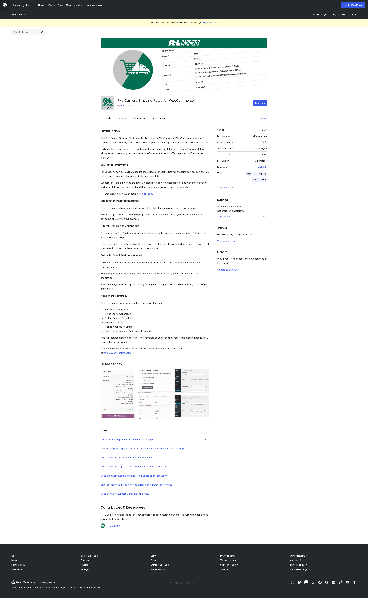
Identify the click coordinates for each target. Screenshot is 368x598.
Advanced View (225, 187)
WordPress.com (298, 556)
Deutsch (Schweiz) (47, 583)
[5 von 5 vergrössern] (205, 398)
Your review (223, 216)
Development (159, 118)
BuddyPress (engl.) (300, 569)
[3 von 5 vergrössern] (168, 395)
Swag (224, 569)
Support (263, 118)
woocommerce (259, 179)
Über (14, 556)
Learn (153, 556)
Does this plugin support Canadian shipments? (125, 493)
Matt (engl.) (296, 560)
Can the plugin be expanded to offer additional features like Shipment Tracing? (142, 448)
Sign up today (145, 193)
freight (248, 174)
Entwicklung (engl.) (160, 565)
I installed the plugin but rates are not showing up (127, 439)
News (14, 560)
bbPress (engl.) (298, 565)
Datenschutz (18, 569)
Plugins (84, 565)
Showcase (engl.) (89, 556)
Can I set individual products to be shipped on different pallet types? (137, 484)
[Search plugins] (42, 32)
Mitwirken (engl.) (228, 556)
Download (260, 103)
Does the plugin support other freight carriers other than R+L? (133, 466)
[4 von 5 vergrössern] (205, 373)
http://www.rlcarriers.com (116, 352)
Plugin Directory (19, 14)
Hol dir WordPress (353, 5)
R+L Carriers (127, 105)
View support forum (227, 241)
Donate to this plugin (228, 269)
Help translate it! (211, 22)
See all (263, 216)
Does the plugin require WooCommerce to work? (126, 457)
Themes (85, 560)
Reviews (122, 118)
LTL (255, 174)
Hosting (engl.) (19, 565)
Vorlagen (85, 569)
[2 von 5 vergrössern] (168, 373)
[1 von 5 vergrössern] (131, 373)
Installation (139, 118)
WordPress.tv (158, 569)
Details (107, 118)
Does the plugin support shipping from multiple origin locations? (134, 475)
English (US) (261, 167)
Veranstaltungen (228, 560)
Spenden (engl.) (229, 565)
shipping (262, 174)
